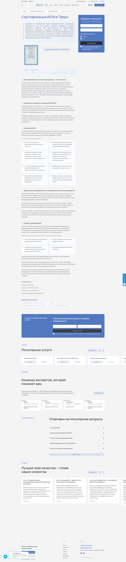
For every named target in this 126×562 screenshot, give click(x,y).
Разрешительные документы (37, 11)
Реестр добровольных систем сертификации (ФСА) (34, 302)
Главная (25, 11)
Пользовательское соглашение (28, 559)
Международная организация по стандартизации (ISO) (35, 305)
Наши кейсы (67, 5)
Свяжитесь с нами (77, 331)
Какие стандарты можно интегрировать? (63, 443)
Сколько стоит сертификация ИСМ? (61, 438)
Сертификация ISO (52, 11)
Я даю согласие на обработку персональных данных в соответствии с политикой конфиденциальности (77, 333)
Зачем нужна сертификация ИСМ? (61, 433)
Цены (50, 5)
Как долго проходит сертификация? (61, 448)
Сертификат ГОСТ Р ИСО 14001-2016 (30, 288)
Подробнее (44, 362)
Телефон (85, 36)
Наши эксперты (75, 5)
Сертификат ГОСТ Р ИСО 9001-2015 (30, 290)
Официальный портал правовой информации (60, 305)
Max (84, 38)
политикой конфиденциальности (90, 48)
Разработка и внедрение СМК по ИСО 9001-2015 (33, 293)
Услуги (64, 545)
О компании (24, 1)
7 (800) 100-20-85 (86, 545)
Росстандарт (52, 302)
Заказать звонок (99, 5)
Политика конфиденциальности (29, 556)
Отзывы (61, 5)
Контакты (31, 1)
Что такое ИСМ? (55, 428)
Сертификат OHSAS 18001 (28, 285)
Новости (56, 5)
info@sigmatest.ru (86, 548)
